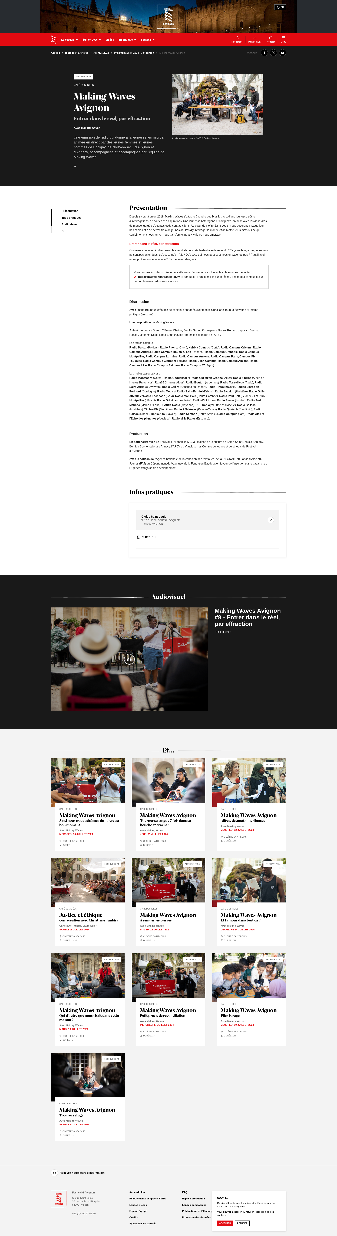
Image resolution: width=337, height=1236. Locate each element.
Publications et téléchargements (201, 1211)
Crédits (133, 1217)
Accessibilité (137, 1192)
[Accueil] (54, 39)
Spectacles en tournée (142, 1223)
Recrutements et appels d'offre (147, 1198)
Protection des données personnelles (204, 1217)
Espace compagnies (194, 1204)
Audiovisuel (69, 224)
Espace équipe (138, 1211)
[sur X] (273, 52)
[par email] (282, 52)
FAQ (184, 1192)
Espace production (193, 1198)
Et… (64, 231)
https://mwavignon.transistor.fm (159, 276)
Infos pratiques (71, 217)
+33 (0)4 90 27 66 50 (84, 1213)
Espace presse (138, 1204)
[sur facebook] (264, 52)
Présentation (69, 210)
